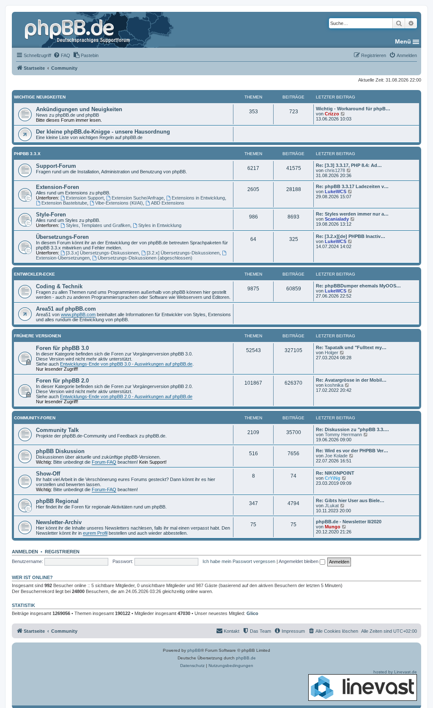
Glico (252, 613)
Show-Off (48, 473)
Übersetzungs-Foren (62, 237)
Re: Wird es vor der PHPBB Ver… (352, 450)
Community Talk (57, 430)
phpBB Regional (57, 501)
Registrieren (62, 551)
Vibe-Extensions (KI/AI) (119, 202)
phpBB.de (246, 658)
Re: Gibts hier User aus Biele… (350, 500)
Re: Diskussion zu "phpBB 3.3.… (352, 429)
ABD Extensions (167, 202)
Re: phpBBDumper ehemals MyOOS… (358, 285)
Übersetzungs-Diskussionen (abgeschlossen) (145, 257)
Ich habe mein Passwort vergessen (239, 561)
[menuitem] (61, 55)
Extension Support (85, 197)
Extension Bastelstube (64, 202)
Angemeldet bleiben (299, 561)
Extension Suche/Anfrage (138, 197)
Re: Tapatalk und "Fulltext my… (351, 347)
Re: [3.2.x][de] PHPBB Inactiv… (350, 236)
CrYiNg (332, 478)
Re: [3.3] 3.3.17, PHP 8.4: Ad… (349, 165)
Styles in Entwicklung (159, 225)
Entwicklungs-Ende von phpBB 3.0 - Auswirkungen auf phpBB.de (126, 363)
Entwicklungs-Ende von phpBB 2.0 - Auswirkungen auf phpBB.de (126, 396)
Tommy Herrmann (343, 434)
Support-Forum (56, 166)
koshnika (334, 385)
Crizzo (332, 113)
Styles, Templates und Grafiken (98, 225)
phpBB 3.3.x (27, 153)
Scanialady (337, 218)
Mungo (332, 526)
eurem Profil (95, 533)
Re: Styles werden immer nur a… (352, 213)
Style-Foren (51, 214)
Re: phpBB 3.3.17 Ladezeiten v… (352, 186)
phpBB (194, 650)
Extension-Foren (57, 187)
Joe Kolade (336, 455)
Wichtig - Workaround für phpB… (353, 108)
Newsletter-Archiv (59, 522)
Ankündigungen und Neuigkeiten (79, 109)
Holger (331, 352)
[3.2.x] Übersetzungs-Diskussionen (183, 252)
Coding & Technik (59, 286)
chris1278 (335, 170)
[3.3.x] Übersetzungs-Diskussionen (102, 252)
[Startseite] (78, 29)
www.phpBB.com (78, 314)
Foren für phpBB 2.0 (62, 380)
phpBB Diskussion (60, 451)
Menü (403, 41)
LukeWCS (335, 191)
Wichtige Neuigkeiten (40, 97)
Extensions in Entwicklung (198, 197)
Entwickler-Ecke (34, 274)
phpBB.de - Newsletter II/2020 (348, 521)
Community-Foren (34, 418)
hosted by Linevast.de (395, 672)
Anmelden (25, 551)
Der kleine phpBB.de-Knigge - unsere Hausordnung (103, 131)
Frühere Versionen (37, 335)
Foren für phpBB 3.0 (62, 348)
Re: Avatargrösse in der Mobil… (351, 380)
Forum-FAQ (104, 462)
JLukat (332, 505)
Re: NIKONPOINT (335, 473)
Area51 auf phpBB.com (66, 309)
